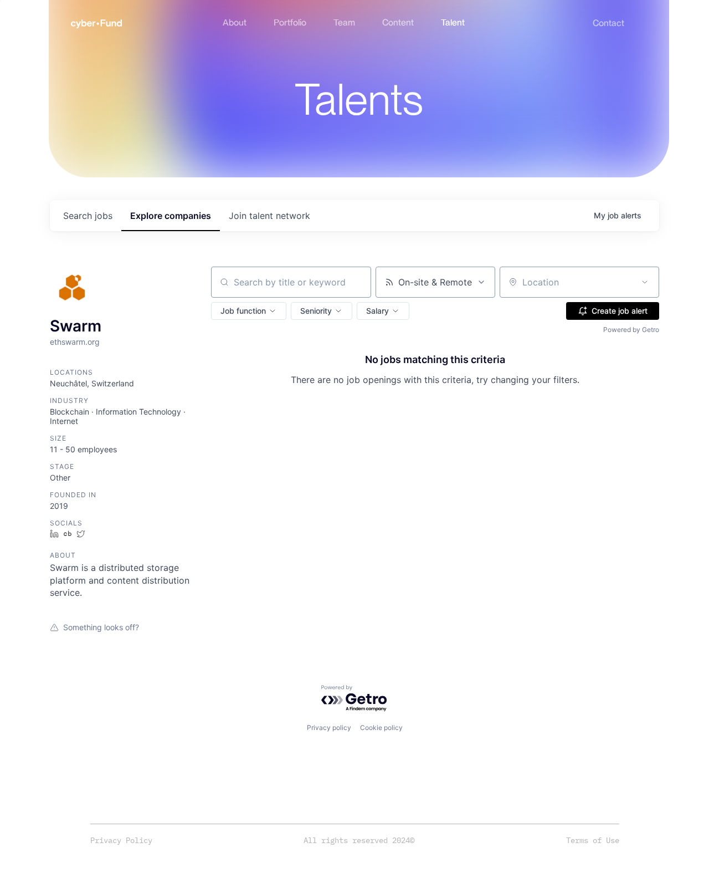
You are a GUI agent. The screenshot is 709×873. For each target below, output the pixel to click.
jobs (87, 215)
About (234, 22)
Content (398, 22)
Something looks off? (101, 627)
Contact (608, 23)
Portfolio (290, 22)
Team (344, 22)
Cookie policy (381, 727)
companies (170, 215)
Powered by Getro (631, 329)
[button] (248, 311)
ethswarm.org (75, 341)
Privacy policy (329, 727)
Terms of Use (592, 840)
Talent (453, 22)
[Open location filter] (645, 282)
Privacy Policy (121, 840)
